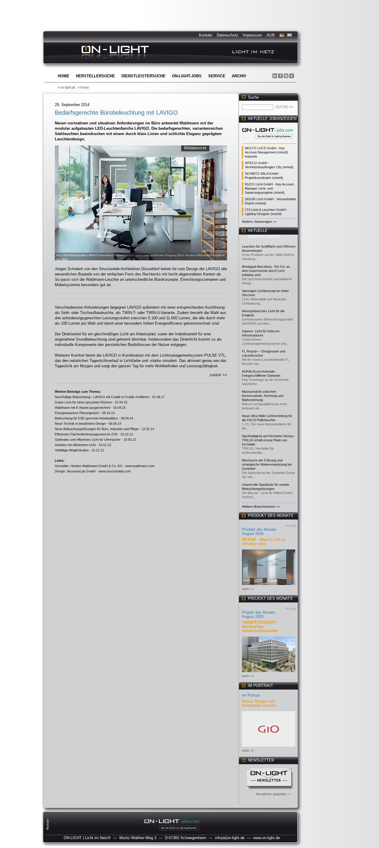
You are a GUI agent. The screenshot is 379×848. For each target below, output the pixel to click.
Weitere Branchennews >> (261, 506)
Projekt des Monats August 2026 (258, 614)
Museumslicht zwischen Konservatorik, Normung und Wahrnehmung (262, 396)
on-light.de (67, 87)
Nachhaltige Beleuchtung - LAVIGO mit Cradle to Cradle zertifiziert (102, 397)
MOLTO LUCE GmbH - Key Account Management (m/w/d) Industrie (266, 152)
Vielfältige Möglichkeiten (72, 450)
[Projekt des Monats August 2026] (268, 672)
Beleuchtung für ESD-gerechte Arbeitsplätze (86, 418)
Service (216, 76)
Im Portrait (251, 695)
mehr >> (248, 589)
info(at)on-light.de (230, 838)
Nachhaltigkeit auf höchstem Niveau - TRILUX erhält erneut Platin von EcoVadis (269, 440)
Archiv (239, 76)
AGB (270, 35)
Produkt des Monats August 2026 (259, 531)
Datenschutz (227, 35)
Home (63, 76)
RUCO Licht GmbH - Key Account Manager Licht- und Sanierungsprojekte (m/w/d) (269, 188)
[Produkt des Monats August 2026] (268, 585)
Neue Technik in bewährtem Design (80, 423)
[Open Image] (141, 202)
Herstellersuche (95, 76)
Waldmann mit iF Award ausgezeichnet (82, 407)
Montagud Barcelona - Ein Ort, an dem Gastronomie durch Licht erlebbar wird (266, 271)
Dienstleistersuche (143, 76)
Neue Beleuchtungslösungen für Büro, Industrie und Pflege (97, 429)
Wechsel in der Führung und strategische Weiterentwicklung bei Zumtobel (267, 464)
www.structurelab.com (115, 471)
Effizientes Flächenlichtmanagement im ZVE (86, 434)
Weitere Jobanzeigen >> (259, 221)
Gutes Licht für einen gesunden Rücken (83, 402)
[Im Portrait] (268, 747)
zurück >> (218, 375)
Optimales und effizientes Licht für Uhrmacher (88, 439)
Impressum (252, 35)
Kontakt (205, 35)
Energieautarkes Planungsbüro (77, 413)
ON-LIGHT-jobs (187, 76)
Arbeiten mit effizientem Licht (75, 445)
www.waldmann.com (140, 466)
